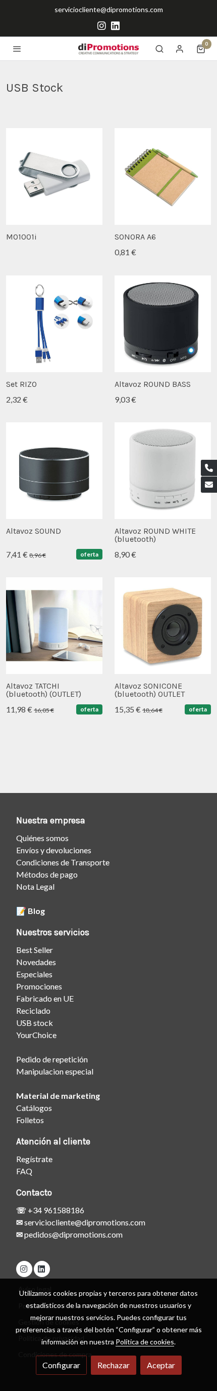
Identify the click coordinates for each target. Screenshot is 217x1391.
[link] (108, 48)
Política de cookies (145, 1341)
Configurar (61, 1365)
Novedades (36, 962)
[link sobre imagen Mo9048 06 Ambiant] (54, 625)
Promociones (39, 986)
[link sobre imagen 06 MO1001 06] (54, 176)
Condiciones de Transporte (63, 862)
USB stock (34, 1022)
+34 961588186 (55, 1210)
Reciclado (33, 1010)
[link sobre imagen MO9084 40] (163, 625)
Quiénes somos (42, 838)
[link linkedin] (115, 25)
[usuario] (180, 48)
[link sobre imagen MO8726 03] (163, 323)
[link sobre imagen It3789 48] (163, 176)
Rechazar (113, 1365)
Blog (36, 911)
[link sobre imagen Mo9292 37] (54, 323)
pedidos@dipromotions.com (73, 1234)
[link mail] (209, 484)
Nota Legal (35, 886)
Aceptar (161, 1365)
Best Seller (34, 950)
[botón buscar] (159, 48)
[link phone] (209, 468)
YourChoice (36, 1035)
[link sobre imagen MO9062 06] (163, 470)
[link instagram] (101, 25)
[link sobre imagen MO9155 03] (54, 470)
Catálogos (34, 1107)
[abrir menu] (17, 48)
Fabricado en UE (45, 998)
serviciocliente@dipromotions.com (109, 9)
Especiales (34, 974)
